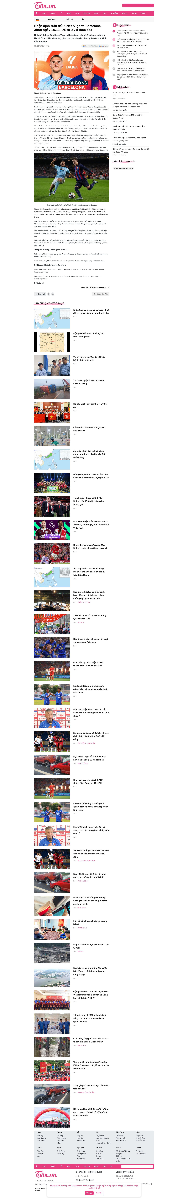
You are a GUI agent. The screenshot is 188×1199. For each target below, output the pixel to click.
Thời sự (69, 19)
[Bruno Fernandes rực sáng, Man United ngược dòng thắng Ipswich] (52, 553)
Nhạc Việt (139, 1136)
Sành (134, 13)
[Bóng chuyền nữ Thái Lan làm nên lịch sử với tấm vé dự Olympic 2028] (52, 483)
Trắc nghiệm (81, 1154)
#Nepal (80, 951)
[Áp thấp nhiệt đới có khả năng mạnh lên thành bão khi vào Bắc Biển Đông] (52, 459)
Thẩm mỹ (60, 1154)
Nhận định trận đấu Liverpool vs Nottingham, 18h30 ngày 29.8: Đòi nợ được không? (132, 53)
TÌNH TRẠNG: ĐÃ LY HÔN (123, 168)
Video (124, 13)
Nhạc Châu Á (140, 1138)
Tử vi (78, 1156)
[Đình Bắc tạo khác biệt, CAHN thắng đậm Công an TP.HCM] (52, 671)
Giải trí (98, 1154)
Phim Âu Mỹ (120, 1138)
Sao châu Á (41, 1138)
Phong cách (61, 1138)
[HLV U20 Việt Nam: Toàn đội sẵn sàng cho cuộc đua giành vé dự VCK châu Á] (52, 718)
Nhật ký (80, 1136)
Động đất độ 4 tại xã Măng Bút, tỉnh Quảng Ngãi (128, 116)
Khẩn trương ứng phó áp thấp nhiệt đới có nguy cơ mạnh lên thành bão (129, 105)
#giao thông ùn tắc (86, 1092)
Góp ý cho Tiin (102, 294)
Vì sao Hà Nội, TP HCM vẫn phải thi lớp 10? (129, 94)
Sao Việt (40, 1136)
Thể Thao (52, 19)
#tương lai (82, 928)
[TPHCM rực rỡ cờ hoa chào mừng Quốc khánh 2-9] (52, 624)
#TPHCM (81, 622)
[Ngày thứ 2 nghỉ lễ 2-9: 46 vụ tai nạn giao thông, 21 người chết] (52, 765)
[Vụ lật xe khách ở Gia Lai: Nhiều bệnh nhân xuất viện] (52, 365)
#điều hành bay (84, 602)
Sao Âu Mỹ (41, 1140)
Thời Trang (61, 1151)
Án (83, 19)
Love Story (81, 1138)
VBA (58, 1143)
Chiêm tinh (81, 1151)
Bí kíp (98, 1140)
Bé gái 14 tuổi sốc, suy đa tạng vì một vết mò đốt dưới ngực (130, 150)
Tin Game (139, 1151)
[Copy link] (52, 294)
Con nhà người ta (102, 1138)
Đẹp (105, 13)
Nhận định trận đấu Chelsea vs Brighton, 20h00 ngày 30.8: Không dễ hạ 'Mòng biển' (132, 77)
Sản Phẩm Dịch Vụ (123, 1151)
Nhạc (96, 13)
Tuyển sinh (100, 1136)
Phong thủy (81, 1158)
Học (69, 13)
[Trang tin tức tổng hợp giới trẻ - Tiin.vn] (45, 5)
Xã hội (98, 1156)
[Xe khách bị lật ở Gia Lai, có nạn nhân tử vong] (52, 389)
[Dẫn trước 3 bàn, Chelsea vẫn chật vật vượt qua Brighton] (52, 647)
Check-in (60, 1140)
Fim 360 (86, 13)
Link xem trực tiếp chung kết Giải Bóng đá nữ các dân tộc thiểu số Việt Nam (132, 69)
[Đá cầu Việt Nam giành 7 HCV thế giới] (52, 412)
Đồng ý (89, 1193)
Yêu (61, 13)
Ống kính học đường (103, 1143)
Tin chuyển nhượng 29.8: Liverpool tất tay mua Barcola (132, 46)
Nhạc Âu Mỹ (140, 1140)
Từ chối (99, 1193)
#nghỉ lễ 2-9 (82, 763)
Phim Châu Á (121, 1140)
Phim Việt (119, 1136)
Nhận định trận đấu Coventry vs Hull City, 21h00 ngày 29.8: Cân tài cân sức (133, 40)
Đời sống (99, 1151)
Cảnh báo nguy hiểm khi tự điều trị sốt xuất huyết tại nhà (129, 139)
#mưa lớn (82, 1045)
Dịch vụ (119, 1156)
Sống (52, 13)
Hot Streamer (140, 1154)
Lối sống (60, 1136)
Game (143, 13)
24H (77, 13)
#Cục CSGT (82, 908)
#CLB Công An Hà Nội (86, 743)
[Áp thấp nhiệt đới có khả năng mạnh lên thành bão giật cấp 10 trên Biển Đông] (52, 577)
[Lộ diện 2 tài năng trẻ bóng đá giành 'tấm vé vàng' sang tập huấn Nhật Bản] (52, 694)
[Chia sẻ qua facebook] (48, 294)
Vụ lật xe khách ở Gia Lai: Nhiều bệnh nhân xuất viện (128, 128)
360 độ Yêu (81, 1140)
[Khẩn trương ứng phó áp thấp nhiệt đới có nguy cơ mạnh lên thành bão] (52, 318)
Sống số (119, 1154)
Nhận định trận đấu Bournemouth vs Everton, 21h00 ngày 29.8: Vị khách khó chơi (132, 33)
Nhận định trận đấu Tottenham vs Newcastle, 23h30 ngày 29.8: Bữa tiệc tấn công (132, 62)
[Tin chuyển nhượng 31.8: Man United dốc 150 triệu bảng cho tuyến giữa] (52, 506)
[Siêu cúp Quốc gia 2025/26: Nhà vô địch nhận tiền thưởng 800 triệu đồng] (52, 741)
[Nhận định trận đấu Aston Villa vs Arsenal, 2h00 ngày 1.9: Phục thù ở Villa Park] (52, 530)
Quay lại (41, 294)
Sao (44, 13)
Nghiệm (114, 13)
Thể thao (99, 1158)
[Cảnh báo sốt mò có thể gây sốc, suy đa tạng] (52, 436)
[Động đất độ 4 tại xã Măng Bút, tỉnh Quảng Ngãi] (52, 342)
